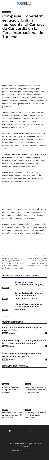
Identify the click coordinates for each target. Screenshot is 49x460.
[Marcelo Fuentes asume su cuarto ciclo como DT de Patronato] (8, 307)
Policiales (5, 287)
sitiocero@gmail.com (29, 451)
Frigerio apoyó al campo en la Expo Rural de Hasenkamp (35, 415)
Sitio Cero (12, 333)
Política (5, 298)
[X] (10, 46)
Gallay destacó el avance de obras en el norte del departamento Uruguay (29, 295)
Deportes (5, 309)
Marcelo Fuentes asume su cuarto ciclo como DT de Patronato (28, 306)
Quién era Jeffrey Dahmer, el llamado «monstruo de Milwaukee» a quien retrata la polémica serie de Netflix (13, 263)
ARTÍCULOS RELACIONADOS (12, 276)
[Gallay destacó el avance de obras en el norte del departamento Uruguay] (8, 296)
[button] (46, 3)
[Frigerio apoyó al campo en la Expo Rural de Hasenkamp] (36, 403)
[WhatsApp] (15, 46)
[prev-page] (3, 315)
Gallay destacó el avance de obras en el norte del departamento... (35, 389)
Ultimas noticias (7, 12)
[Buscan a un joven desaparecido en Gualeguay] (8, 285)
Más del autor (31, 276)
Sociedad (5, 333)
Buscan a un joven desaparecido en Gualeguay (10, 389)
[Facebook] (4, 46)
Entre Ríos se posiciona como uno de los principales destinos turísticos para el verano (37, 262)
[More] (20, 46)
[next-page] (7, 315)
